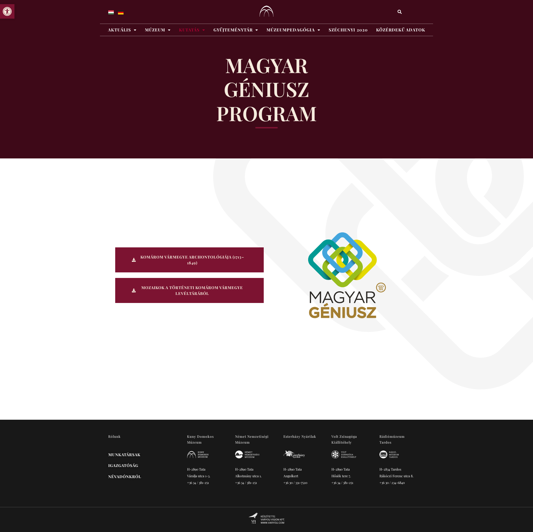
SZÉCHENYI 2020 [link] (348, 30)
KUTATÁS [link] (189, 30)
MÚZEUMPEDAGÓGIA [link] (290, 30)
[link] (7, 11)
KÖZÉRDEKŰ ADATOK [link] (400, 30)
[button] (122, 30)
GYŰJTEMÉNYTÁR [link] (233, 30)
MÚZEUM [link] (155, 30)
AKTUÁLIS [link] (119, 30)
